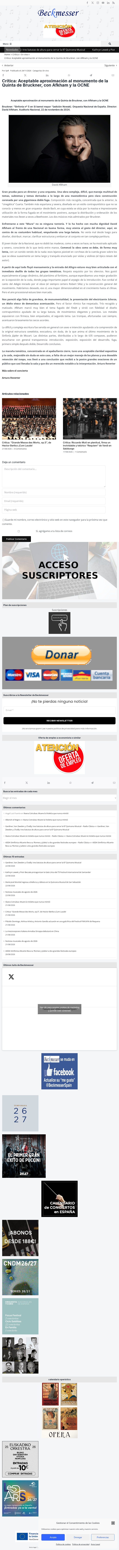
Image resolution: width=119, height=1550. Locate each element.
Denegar (78, 1537)
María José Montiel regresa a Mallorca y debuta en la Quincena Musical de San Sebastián (43, 882)
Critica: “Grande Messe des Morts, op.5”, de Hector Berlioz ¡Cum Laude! (35, 911)
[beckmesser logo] (58, 6)
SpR (7, 70)
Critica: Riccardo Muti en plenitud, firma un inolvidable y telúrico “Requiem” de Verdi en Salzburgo (87, 445)
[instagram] (98, 3)
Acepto (53, 1537)
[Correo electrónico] (114, 782)
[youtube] (103, 3)
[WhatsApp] (70, 782)
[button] (113, 1523)
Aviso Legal (95, 1544)
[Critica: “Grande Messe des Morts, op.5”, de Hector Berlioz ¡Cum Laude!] (29, 399)
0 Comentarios (20, 448)
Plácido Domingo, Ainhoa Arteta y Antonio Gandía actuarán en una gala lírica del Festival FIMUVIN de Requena (52, 921)
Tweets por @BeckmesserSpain (59, 1009)
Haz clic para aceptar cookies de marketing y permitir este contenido (59, 1009)
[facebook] (87, 3)
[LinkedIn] (48, 782)
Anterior (8, 65)
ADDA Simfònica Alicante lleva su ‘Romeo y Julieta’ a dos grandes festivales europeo (40, 951)
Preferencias (103, 1537)
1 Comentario (81, 451)
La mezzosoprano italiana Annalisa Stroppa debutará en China (32, 931)
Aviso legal (33, 1547)
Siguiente (109, 65)
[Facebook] (4, 782)
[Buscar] (110, 44)
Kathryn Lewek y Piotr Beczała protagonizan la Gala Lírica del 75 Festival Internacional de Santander (48, 872)
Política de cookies (63, 1544)
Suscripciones (59, 610)
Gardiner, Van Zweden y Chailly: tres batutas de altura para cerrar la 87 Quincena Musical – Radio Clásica (49, 826)
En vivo (46, 70)
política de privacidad (64, 728)
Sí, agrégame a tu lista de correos (53, 531)
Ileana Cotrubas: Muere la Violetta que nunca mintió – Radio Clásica (34, 836)
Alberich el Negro (12, 819)
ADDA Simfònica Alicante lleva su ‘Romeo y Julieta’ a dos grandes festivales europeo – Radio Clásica (47, 842)
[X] (26, 782)
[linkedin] (108, 3)
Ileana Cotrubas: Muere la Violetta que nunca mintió (46, 813)
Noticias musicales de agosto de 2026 (21, 892)
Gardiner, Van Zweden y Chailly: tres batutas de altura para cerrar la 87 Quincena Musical (43, 862)
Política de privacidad (80, 1544)
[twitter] (92, 3)
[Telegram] (92, 782)
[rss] (113, 3)
